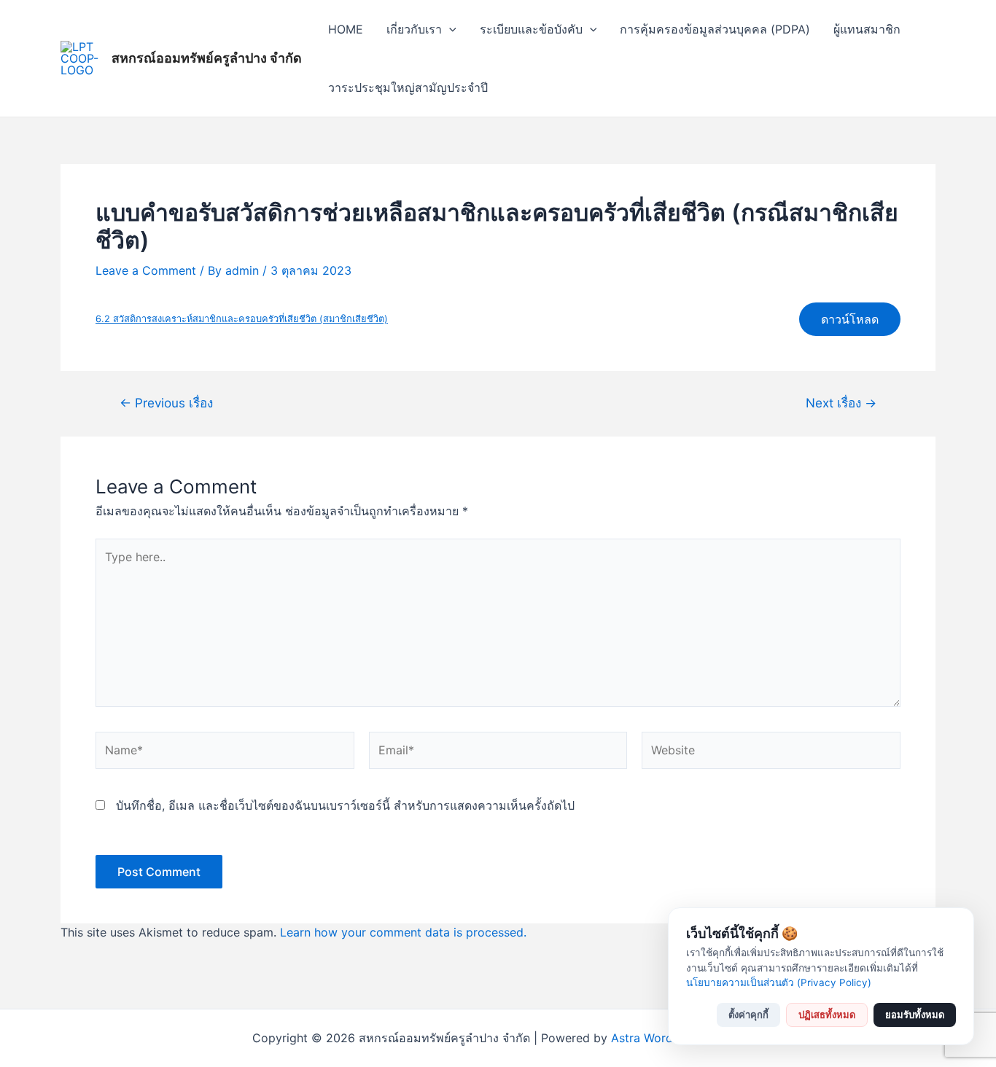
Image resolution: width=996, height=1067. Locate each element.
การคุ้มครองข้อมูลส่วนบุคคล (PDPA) (715, 29)
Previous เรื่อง (166, 402)
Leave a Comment (146, 270)
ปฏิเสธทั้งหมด (826, 1014)
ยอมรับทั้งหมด (914, 1014)
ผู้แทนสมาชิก (866, 29)
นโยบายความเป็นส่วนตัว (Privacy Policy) (778, 982)
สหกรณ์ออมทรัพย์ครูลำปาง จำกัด (207, 58)
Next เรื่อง (841, 402)
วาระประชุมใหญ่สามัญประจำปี (408, 87)
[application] (449, 29)
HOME (345, 29)
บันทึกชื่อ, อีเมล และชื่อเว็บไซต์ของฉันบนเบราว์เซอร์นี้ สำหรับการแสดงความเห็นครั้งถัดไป (345, 805)
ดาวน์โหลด (850, 319)
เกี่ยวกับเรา (414, 29)
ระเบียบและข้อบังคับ (531, 29)
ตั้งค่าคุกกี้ (748, 1014)
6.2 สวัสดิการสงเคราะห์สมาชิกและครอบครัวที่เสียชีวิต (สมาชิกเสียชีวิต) (242, 318)
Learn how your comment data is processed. (403, 932)
